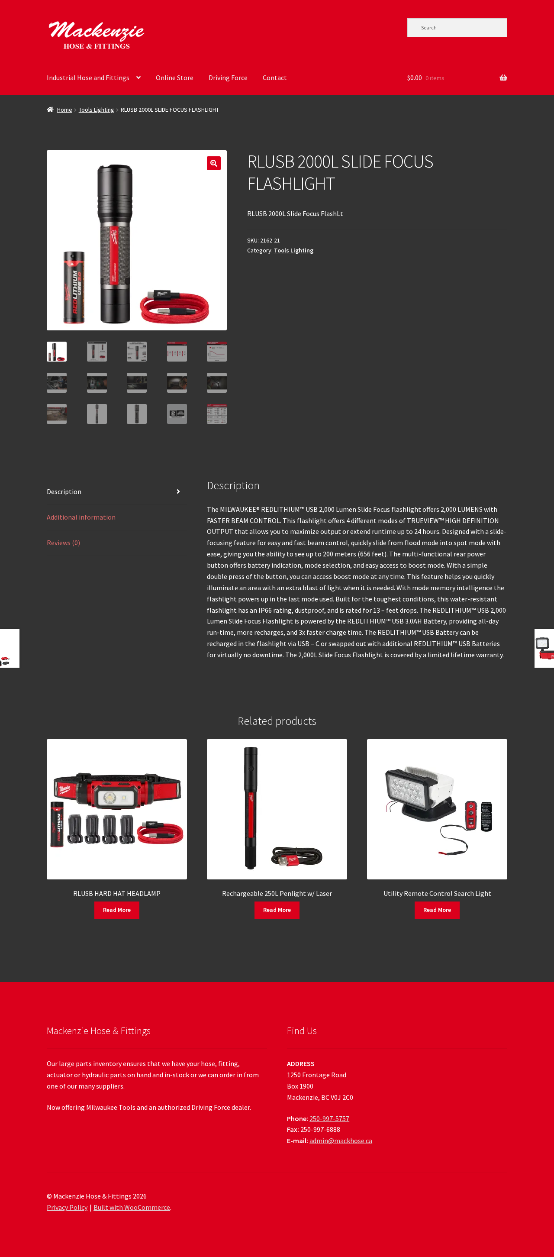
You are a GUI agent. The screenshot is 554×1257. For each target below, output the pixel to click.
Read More (117, 910)
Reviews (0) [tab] (63, 542)
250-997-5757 (329, 1118)
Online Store (174, 77)
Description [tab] (64, 491)
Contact (275, 77)
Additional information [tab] (81, 517)
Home (64, 109)
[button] (214, 163)
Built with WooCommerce (131, 1207)
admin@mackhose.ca (340, 1140)
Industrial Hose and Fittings (88, 77)
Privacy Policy (67, 1207)
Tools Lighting (96, 109)
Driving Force (228, 77)
